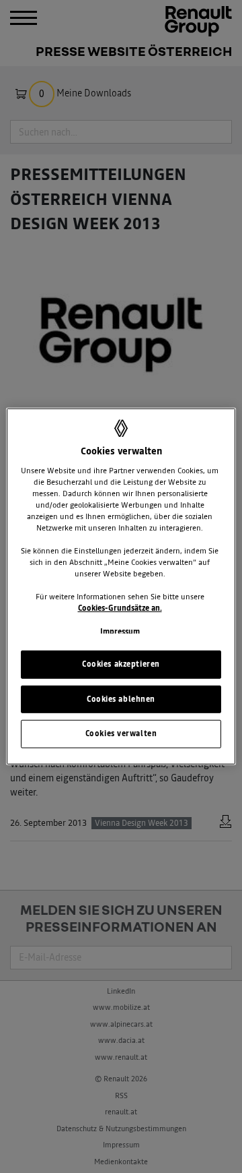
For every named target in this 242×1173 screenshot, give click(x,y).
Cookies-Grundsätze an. (120, 608)
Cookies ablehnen (121, 698)
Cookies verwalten (121, 733)
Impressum (120, 631)
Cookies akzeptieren (121, 663)
